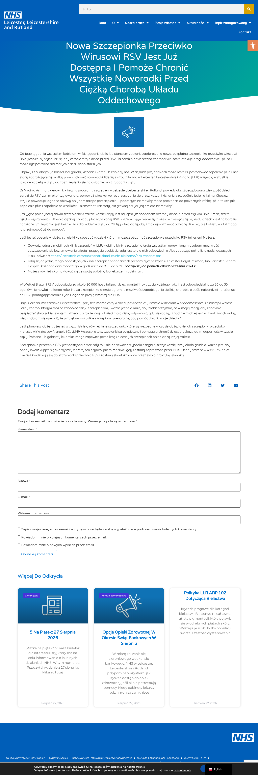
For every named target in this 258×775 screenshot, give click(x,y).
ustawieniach (182, 770)
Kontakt (244, 32)
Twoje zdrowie (165, 23)
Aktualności (196, 23)
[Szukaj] (249, 9)
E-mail (24, 497)
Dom (102, 23)
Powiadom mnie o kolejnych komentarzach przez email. (64, 537)
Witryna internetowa (33, 513)
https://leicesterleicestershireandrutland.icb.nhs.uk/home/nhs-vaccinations (106, 256)
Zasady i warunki (58, 758)
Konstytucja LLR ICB (195, 758)
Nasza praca (135, 23)
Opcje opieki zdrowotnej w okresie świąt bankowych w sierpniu (129, 638)
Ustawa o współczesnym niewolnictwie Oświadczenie (102, 758)
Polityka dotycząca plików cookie (25, 758)
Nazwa (24, 480)
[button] (253, 45)
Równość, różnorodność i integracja (158, 758)
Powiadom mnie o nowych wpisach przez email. (58, 544)
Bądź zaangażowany (231, 23)
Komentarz (27, 429)
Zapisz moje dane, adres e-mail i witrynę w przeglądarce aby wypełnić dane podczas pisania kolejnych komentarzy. (109, 529)
